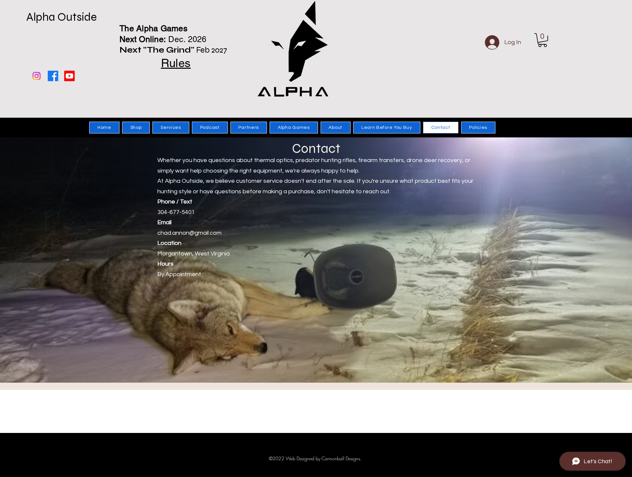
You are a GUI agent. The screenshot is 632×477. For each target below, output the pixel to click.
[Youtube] (69, 76)
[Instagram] (36, 76)
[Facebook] (53, 76)
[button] (542, 40)
